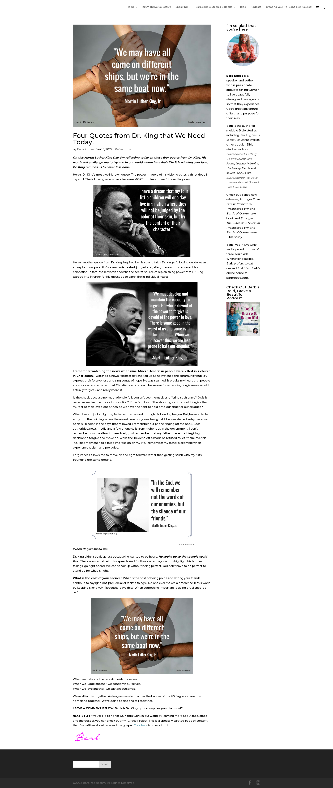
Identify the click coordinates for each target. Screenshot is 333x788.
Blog (243, 7)
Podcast (256, 7)
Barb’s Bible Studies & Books (214, 7)
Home (130, 7)
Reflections (123, 149)
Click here (140, 725)
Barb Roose (85, 149)
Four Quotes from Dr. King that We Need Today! (139, 139)
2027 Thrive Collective (156, 7)
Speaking (182, 7)
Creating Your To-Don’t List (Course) (289, 7)
